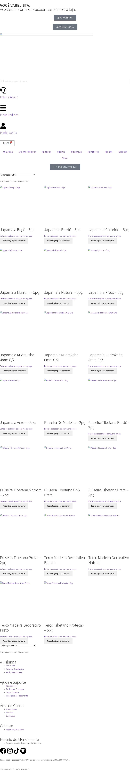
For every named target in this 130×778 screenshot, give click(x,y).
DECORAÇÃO (76, 152)
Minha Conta (8, 133)
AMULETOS (8, 152)
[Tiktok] (16, 751)
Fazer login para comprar (14, 240)
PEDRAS (108, 152)
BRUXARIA (46, 152)
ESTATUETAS (93, 152)
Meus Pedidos (9, 115)
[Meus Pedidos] (3, 108)
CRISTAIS (61, 152)
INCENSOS (122, 152)
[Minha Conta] (3, 126)
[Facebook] (3, 751)
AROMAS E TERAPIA (27, 152)
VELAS (65, 158)
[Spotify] (23, 751)
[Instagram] (10, 751)
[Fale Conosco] (3, 90)
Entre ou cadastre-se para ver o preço (16, 236)
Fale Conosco (9, 97)
